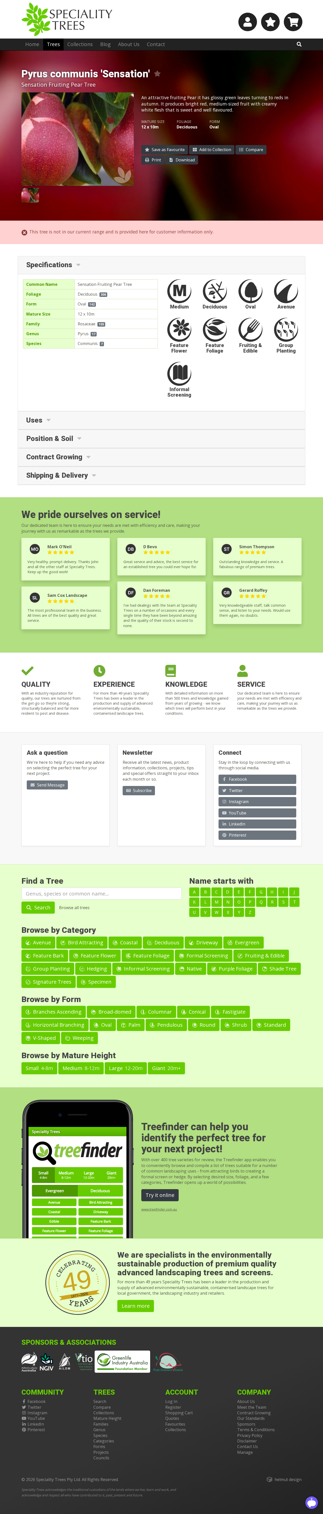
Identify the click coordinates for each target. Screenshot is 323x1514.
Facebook (237, 779)
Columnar (159, 1011)
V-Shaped (44, 1038)
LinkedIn (236, 824)
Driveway (206, 942)
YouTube (237, 813)
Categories (103, 1441)
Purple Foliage (235, 968)
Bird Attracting (85, 942)
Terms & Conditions (256, 1429)
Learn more (136, 1305)
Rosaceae (86, 324)
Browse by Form (51, 999)
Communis (88, 343)
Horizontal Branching (58, 1024)
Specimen (99, 981)
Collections (80, 44)
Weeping (82, 1038)
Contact (156, 44)
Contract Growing (254, 1413)
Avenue (41, 942)
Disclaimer (247, 1441)
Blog (105, 44)
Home (32, 44)
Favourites (175, 1424)
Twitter (235, 790)
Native (193, 968)
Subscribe (142, 790)
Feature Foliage (151, 955)
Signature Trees (51, 981)
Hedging (96, 968)
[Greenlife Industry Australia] (122, 1362)
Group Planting (51, 968)
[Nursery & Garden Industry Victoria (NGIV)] (47, 1361)
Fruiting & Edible (264, 955)
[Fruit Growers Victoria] (168, 1361)
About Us (128, 44)
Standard (274, 1024)
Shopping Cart (179, 1413)
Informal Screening (146, 968)
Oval (82, 304)
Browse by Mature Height (68, 1055)
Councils (101, 1458)
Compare (254, 149)
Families (101, 1424)
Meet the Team (251, 1407)
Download (185, 160)
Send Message (50, 785)
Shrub (239, 1024)
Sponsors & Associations (68, 1342)
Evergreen (246, 942)
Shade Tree (282, 968)
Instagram (238, 801)
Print (156, 160)
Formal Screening (206, 955)
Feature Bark (48, 955)
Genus (99, 1429)
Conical (196, 1011)
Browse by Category (58, 930)
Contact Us (247, 1446)
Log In (171, 1401)
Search (41, 907)
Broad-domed (114, 1011)
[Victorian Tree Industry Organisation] (84, 1361)
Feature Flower (97, 955)
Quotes (172, 1418)
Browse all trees (74, 907)
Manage (245, 1452)
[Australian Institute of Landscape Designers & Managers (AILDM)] (65, 1361)
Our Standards (251, 1418)
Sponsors (246, 1424)
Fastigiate (233, 1011)
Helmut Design (288, 1479)
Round (206, 1024)
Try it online (160, 1195)
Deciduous (87, 294)
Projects (101, 1452)
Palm (133, 1024)
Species (100, 1435)
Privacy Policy (249, 1435)
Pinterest (237, 835)
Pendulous (169, 1024)
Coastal (128, 942)
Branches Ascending (57, 1011)
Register (173, 1407)
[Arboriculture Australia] (29, 1361)
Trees (53, 44)
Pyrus (83, 333)
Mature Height (107, 1418)
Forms (99, 1446)
